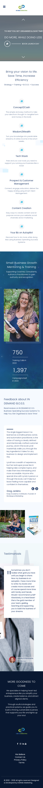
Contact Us (20, 757)
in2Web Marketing (25, 783)
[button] (23, 57)
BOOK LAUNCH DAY (30, 43)
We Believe (20, 754)
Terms (21, 762)
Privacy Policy (20, 760)
